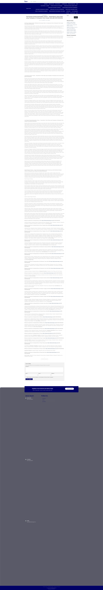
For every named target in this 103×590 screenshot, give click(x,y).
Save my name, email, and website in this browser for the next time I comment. (40, 377)
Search (68, 15)
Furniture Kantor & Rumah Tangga (70, 5)
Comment (27, 366)
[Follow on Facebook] (73, 1)
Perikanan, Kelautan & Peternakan (57, 9)
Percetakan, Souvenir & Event (71, 9)
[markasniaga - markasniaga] (27, 1)
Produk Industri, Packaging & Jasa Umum (57, 11)
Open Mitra (68, 11)
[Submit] (69, 1)
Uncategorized (44, 15)
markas (49, 20)
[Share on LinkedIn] (47, 359)
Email (40, 373)
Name (27, 373)
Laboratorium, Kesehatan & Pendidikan (69, 7)
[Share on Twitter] (43, 359)
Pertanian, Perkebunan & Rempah (42, 9)
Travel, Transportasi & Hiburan (41, 11)
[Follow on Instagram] (74, 1)
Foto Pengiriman (75, 11)
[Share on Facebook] (41, 359)
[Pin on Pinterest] (46, 359)
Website (53, 373)
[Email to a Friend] (44, 359)
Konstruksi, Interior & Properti (54, 7)
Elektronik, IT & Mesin (45, 5)
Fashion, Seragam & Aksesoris (56, 5)
